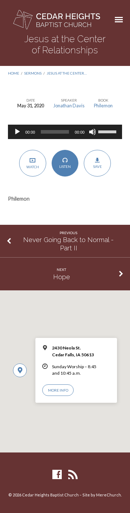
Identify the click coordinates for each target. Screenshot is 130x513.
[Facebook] (57, 474)
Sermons (33, 73)
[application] (65, 132)
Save (97, 166)
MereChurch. (109, 494)
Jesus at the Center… (67, 73)
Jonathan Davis (68, 105)
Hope (61, 277)
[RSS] (73, 474)
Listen (65, 166)
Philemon (103, 105)
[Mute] (92, 131)
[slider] (108, 131)
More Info (58, 390)
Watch (32, 167)
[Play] (17, 131)
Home (13, 73)
